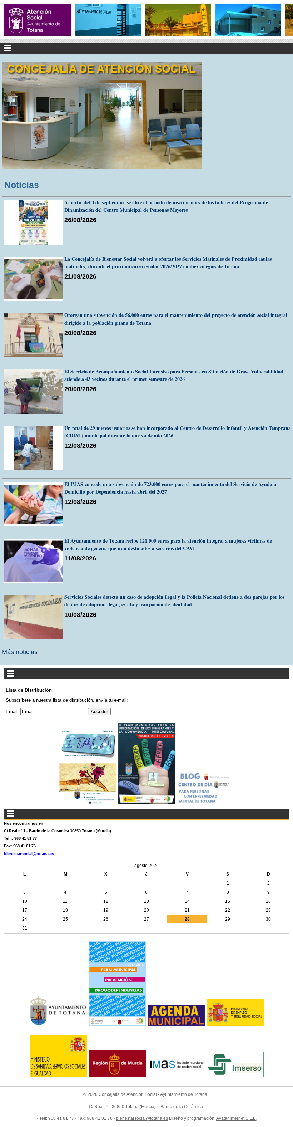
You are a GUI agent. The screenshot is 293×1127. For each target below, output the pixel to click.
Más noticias (20, 652)
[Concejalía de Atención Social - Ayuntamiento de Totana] (37, 19)
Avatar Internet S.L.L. (236, 1118)
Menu (146, 48)
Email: (13, 711)
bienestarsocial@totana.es (29, 854)
